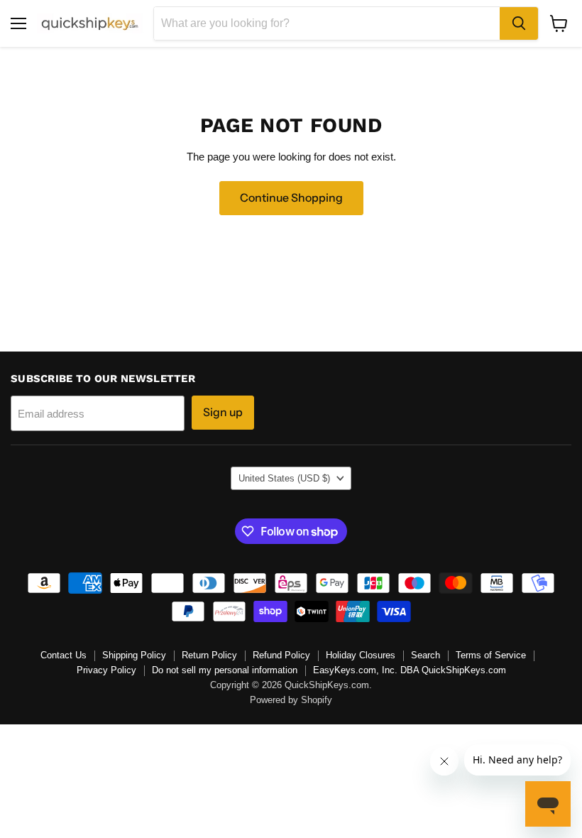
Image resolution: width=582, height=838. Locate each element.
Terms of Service (491, 655)
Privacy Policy (106, 670)
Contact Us (63, 655)
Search (425, 655)
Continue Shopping (291, 198)
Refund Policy (281, 655)
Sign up (223, 412)
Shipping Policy (134, 655)
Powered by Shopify (291, 700)
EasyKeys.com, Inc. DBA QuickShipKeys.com (409, 670)
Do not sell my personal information (224, 670)
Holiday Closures (360, 655)
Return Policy (209, 655)
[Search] (519, 23)
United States (284, 478)
